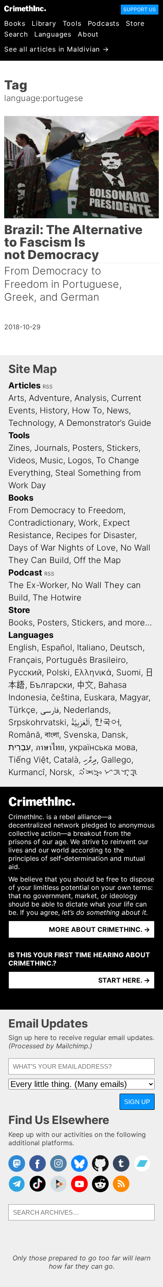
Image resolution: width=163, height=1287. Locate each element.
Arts (16, 398)
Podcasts (104, 23)
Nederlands (86, 710)
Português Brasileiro (86, 660)
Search (16, 34)
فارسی (49, 710)
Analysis (90, 398)
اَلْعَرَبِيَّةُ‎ (80, 722)
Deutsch (126, 647)
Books (14, 23)
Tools (72, 23)
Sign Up (137, 1101)
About (88, 34)
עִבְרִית (19, 747)
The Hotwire (57, 598)
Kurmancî (26, 772)
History (53, 410)
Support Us (139, 9)
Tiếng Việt (28, 760)
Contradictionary (41, 523)
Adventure (49, 398)
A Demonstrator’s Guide (105, 423)
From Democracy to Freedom (65, 510)
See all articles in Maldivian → (56, 49)
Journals (51, 448)
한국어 (107, 722)
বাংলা (52, 735)
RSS (48, 386)
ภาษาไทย (50, 747)
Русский (25, 672)
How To (87, 410)
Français (24, 660)
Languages (52, 34)
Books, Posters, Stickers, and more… (80, 622)
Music (51, 460)
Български (51, 685)
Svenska (80, 735)
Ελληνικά (93, 672)
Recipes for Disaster (95, 535)
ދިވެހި (90, 760)
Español (56, 647)
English (22, 647)
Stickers (122, 448)
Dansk (114, 735)
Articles (24, 385)
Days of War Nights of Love (62, 548)
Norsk (60, 772)
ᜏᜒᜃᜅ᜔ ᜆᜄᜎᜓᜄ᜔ (107, 772)
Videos (21, 460)
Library (44, 23)
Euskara (99, 697)
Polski (58, 672)
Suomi (128, 672)
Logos (80, 460)
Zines (19, 448)
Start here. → (124, 980)
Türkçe (22, 710)
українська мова (102, 747)
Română (24, 735)
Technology (31, 423)
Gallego (116, 760)
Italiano (91, 647)
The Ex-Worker (37, 585)
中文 (85, 685)
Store (135, 23)
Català (66, 760)
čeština (65, 697)
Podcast (25, 573)
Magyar (134, 697)
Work (88, 523)
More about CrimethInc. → (99, 929)
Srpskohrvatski (37, 722)
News (118, 410)
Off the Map (97, 560)
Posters (87, 448)
